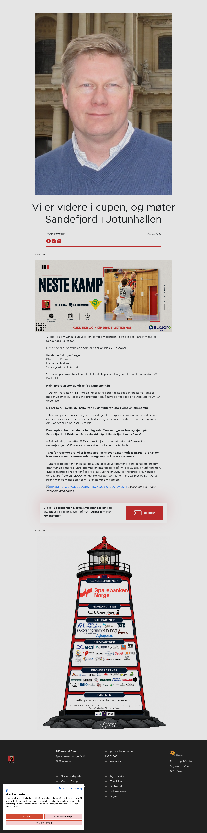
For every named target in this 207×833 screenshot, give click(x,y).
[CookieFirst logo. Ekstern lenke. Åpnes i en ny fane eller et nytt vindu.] (7, 790)
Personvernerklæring (70, 788)
